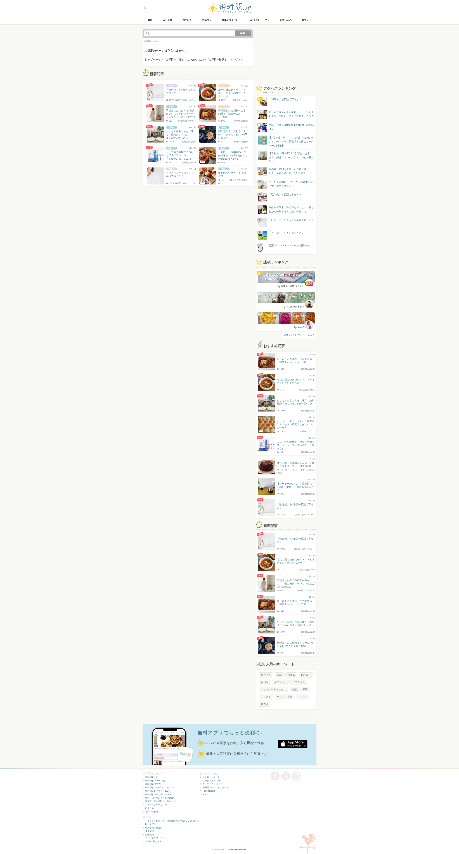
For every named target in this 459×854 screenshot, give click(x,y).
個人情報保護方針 (153, 827)
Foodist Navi (209, 791)
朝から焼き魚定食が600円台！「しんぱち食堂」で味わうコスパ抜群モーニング (291, 114)
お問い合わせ (151, 811)
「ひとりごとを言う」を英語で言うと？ (291, 220)
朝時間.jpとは (151, 777)
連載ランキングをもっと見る (298, 335)
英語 (279, 675)
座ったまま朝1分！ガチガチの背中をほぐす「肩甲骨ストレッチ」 (291, 183)
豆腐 (304, 689)
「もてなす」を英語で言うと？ (286, 232)
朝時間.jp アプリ (153, 784)
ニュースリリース (153, 838)
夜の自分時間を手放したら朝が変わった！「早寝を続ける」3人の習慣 (290, 171)
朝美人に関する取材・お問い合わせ (162, 801)
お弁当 (291, 675)
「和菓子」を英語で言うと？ (285, 99)
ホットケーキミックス (273, 689)
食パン (264, 682)
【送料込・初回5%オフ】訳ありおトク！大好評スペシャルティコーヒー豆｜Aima (291, 157)
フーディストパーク (212, 784)
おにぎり (306, 675)
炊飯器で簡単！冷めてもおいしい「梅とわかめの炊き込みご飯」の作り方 (288, 209)
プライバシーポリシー (156, 804)
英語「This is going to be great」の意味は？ (291, 126)
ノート (302, 696)
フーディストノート (212, 780)
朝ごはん (266, 675)
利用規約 (149, 808)
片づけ (264, 703)
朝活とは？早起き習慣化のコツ (160, 798)
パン (279, 696)
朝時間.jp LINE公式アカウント (159, 787)
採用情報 (149, 831)
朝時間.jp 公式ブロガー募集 (158, 794)
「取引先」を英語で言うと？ (285, 194)
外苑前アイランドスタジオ (215, 787)
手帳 (289, 696)
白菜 (294, 689)
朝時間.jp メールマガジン (157, 780)
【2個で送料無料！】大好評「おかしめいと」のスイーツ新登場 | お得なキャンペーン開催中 (291, 141)
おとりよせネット (211, 777)
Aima (205, 794)
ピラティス (298, 682)
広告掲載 (149, 834)
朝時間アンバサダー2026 (157, 791)
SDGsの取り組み (153, 841)
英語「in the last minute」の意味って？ (291, 245)
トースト (266, 696)
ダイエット (280, 682)
